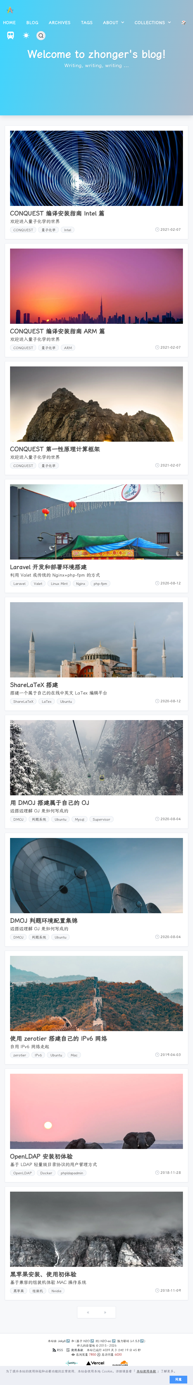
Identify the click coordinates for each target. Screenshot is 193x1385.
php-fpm (100, 584)
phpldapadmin (72, 1173)
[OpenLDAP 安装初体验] (96, 1111)
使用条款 (77, 1350)
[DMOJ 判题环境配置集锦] (96, 875)
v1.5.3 (135, 1341)
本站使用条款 (146, 1371)
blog (32, 22)
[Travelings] (11, 37)
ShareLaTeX (23, 702)
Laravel (19, 584)
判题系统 (39, 819)
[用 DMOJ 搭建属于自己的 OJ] (96, 757)
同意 (178, 1379)
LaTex (47, 702)
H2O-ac (106, 1341)
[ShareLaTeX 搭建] (96, 639)
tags (87, 22)
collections (151, 22)
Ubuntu (66, 702)
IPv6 (38, 1055)
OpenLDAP (22, 1173)
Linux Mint (59, 584)
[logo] (10, 10)
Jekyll (62, 1341)
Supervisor (101, 819)
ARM (68, 348)
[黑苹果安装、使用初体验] (96, 1229)
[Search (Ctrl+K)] (40, 35)
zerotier (19, 1055)
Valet (38, 584)
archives (60, 22)
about (111, 22)
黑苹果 (18, 1291)
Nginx (80, 584)
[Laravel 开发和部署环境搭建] (96, 522)
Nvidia (56, 1291)
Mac (74, 1055)
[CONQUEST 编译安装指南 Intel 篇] (96, 168)
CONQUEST (23, 230)
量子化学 (48, 230)
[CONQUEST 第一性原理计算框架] (96, 404)
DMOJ (18, 819)
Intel (67, 230)
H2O (86, 1341)
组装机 (37, 1291)
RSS (60, 1350)
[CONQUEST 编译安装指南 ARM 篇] (96, 286)
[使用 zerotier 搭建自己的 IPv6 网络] (96, 993)
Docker (46, 1173)
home (9, 22)
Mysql (79, 819)
